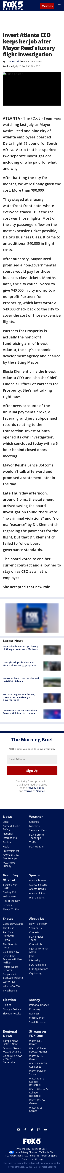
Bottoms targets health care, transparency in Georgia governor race (19, 697)
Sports (34, 875)
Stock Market (36, 1017)
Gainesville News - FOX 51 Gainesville (12, 1059)
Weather (36, 816)
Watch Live (47, 6)
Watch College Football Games (38, 1050)
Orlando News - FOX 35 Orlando (12, 1050)
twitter (32, 1129)
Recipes (7, 905)
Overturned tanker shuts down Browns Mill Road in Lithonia (20, 712)
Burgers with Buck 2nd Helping (13, 976)
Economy (34, 1009)
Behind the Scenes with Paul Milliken (12, 959)
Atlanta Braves (37, 880)
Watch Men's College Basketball (36, 1082)
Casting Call (9, 892)
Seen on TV (35, 928)
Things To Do (11, 909)
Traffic (33, 842)
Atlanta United (37, 893)
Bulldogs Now (11, 951)
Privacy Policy (36, 787)
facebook (25, 1129)
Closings (34, 821)
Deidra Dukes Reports (10, 968)
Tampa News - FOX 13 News (11, 1042)
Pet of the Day (11, 900)
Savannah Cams (38, 830)
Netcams (34, 826)
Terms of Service (34, 791)
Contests (34, 932)
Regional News (10, 1033)
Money (34, 1000)
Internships (35, 960)
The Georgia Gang (10, 945)
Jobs (31, 956)
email (45, 1129)
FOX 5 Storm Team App (36, 836)
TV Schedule (10, 990)
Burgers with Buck (10, 886)
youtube (18, 1129)
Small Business (37, 1022)
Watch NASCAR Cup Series (38, 1065)
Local (6, 821)
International (10, 838)
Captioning (35, 973)
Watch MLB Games (36, 1057)
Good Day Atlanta (10, 877)
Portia (6, 940)
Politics (7, 842)
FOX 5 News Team (36, 938)
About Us (36, 918)
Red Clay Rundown (8, 934)
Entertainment (11, 851)
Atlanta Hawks (37, 889)
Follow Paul (9, 896)
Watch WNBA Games (37, 1101)
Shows (8, 918)
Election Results (12, 1013)
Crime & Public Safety (11, 827)
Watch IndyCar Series (37, 1072)
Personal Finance (39, 1005)
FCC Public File (37, 964)
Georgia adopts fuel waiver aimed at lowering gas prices (19, 664)
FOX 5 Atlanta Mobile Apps (11, 856)
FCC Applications (38, 969)
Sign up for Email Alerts (39, 950)
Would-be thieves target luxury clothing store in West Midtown (20, 648)
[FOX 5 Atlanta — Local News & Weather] (13, 5)
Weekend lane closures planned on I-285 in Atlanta (21, 680)
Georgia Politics (12, 1009)
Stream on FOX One (37, 1033)
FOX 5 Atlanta (28, 61)
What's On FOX (11, 986)
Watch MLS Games (35, 1109)
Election (9, 1000)
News (39, 61)
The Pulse (8, 928)
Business (34, 1013)
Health (6, 846)
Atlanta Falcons (38, 884)
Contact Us (35, 944)
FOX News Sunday (9, 864)
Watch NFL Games (35, 1042)
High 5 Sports (37, 897)
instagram (39, 1129)
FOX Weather (36, 846)
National (8, 833)
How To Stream (38, 923)
